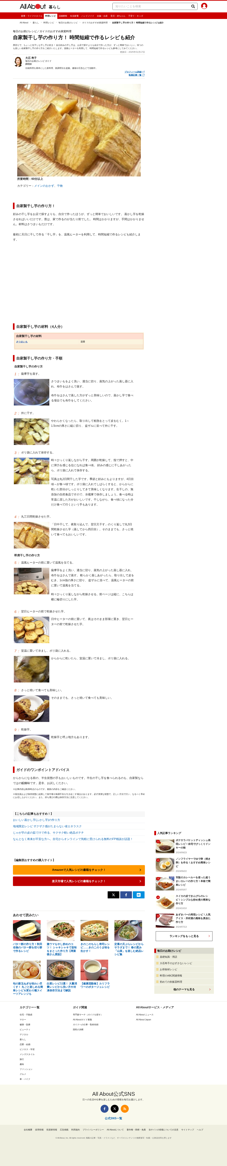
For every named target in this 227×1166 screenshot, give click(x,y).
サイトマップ (187, 1129)
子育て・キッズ (135, 16)
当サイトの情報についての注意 (163, 1129)
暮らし (55, 7)
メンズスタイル (27, 1054)
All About (24, 22)
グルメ (23, 1074)
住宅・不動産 (26, 1014)
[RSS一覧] (125, 1109)
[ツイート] (113, 894)
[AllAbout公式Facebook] (105, 1109)
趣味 (22, 1064)
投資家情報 (51, 1129)
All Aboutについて (115, 1129)
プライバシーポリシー (93, 1129)
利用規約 (75, 1129)
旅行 (22, 1059)
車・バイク (25, 1079)
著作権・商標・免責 (136, 1129)
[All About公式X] (115, 1109)
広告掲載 (64, 1129)
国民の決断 (78, 1029)
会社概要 (28, 1129)
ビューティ (25, 1029)
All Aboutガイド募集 (82, 1019)
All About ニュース (145, 1014)
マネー (23, 1019)
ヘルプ (200, 1129)
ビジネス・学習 (27, 1049)
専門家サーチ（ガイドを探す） (88, 1014)
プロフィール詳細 (133, 72)
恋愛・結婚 (25, 1044)
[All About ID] (204, 6)
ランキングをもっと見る (184, 936)
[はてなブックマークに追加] (139, 894)
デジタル (24, 1034)
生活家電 (74, 16)
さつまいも (22, 341)
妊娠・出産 (102, 16)
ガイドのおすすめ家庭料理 (95, 22)
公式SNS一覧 (113, 1118)
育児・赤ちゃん (117, 16)
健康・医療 (25, 1024)
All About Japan (143, 1019)
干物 (60, 185)
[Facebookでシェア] (126, 894)
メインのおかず (44, 185)
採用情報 (39, 1129)
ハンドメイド (87, 16)
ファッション (26, 1069)
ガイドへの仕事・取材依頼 (85, 1024)
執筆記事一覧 (135, 75)
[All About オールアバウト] (33, 7)
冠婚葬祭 (63, 16)
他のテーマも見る (184, 989)
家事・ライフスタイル (31, 16)
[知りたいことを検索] (193, 6)
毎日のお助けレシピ (68, 22)
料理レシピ (50, 16)
